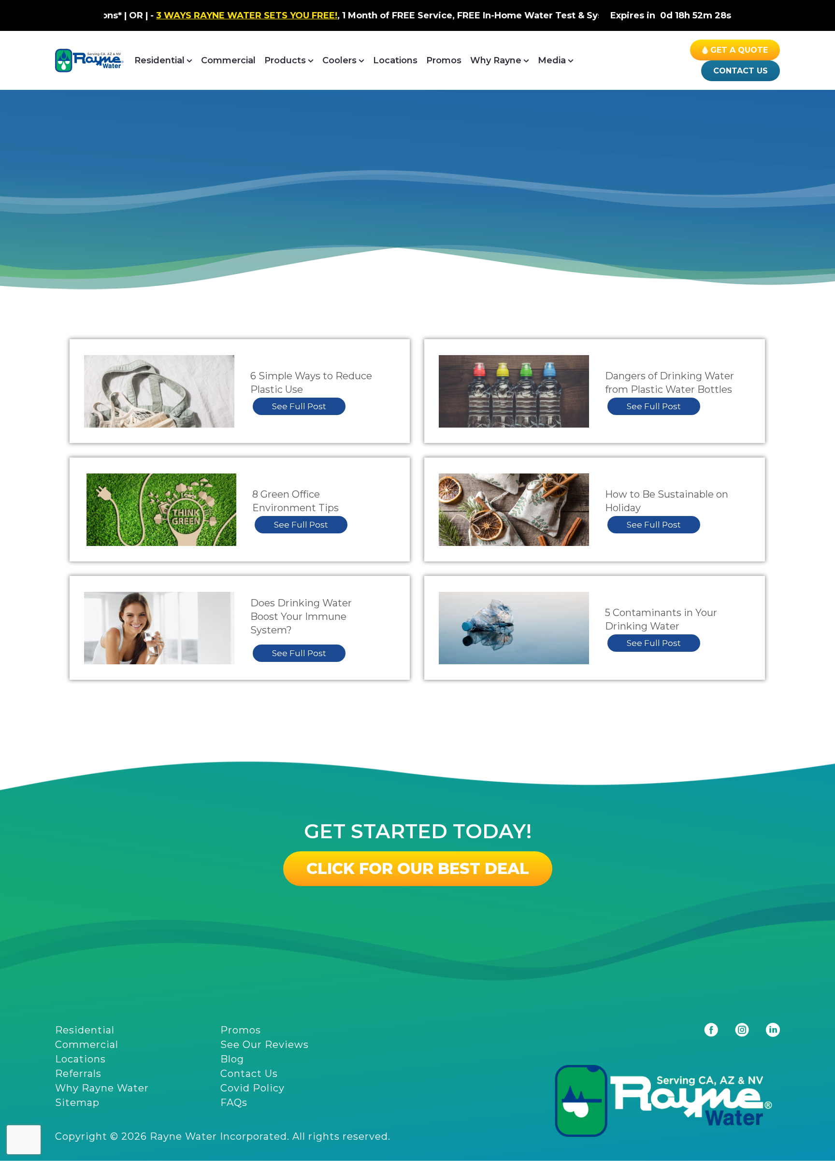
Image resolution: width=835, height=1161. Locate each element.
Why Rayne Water (102, 1088)
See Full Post (299, 406)
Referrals (78, 1073)
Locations (395, 60)
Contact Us (740, 70)
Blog (232, 1059)
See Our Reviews (264, 1044)
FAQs (233, 1102)
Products (285, 60)
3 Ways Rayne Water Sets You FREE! (188, 15)
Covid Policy (252, 1088)
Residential (159, 60)
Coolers (339, 60)
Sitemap (77, 1102)
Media (552, 60)
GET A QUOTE (739, 50)
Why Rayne (495, 60)
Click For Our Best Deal (417, 868)
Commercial (228, 60)
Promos (443, 60)
